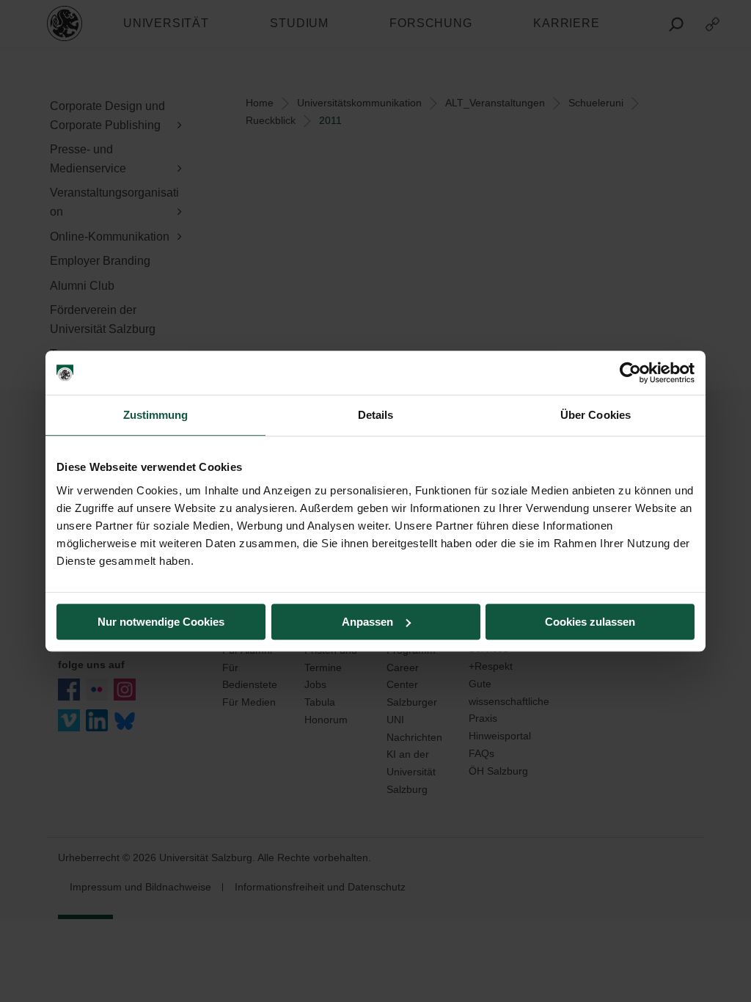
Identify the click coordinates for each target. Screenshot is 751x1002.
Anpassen (367, 621)
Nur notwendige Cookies (161, 621)
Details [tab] (376, 415)
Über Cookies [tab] (595, 415)
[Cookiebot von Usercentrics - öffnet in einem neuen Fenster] (630, 373)
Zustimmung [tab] (155, 415)
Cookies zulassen (590, 621)
